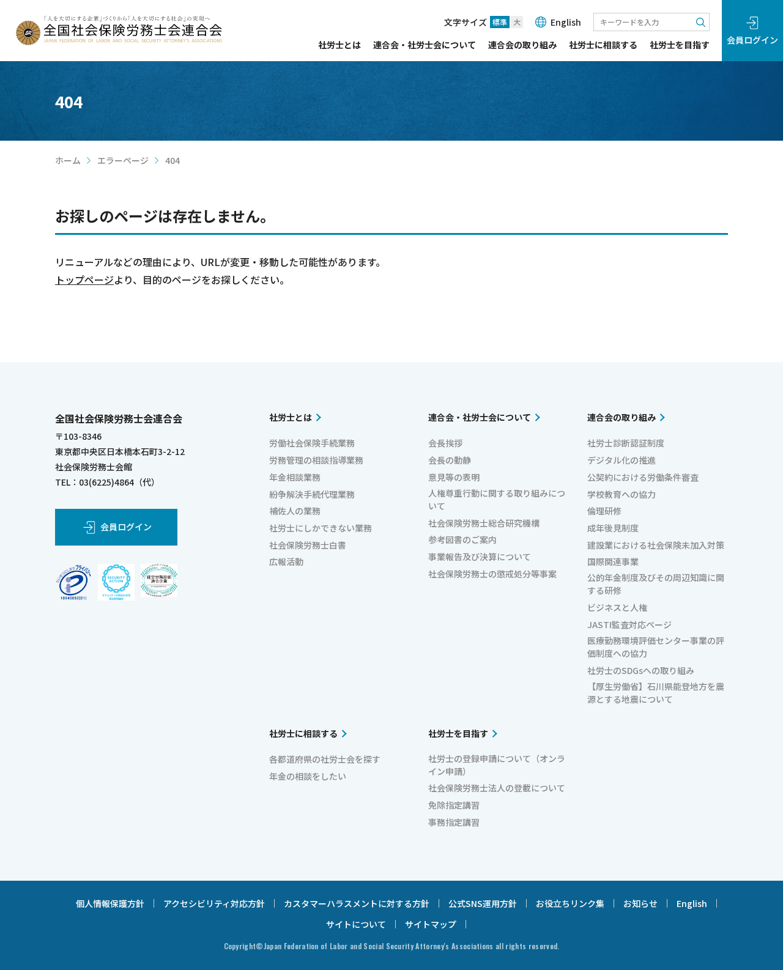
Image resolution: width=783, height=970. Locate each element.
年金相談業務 (295, 477)
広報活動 (286, 561)
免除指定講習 (454, 805)
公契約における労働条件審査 (643, 477)
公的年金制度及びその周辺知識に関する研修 (655, 583)
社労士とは (339, 45)
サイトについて (356, 924)
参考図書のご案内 (462, 539)
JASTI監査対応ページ (629, 624)
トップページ (84, 279)
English (566, 22)
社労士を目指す (680, 45)
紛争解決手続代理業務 (312, 494)
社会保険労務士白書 (307, 545)
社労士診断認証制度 (625, 443)
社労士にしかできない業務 (320, 528)
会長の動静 (449, 460)
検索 (700, 22)
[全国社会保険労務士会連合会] (119, 30)
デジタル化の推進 (621, 460)
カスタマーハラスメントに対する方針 (356, 903)
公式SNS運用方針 (482, 903)
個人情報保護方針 (110, 903)
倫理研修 (604, 511)
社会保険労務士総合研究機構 (484, 523)
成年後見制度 (613, 528)
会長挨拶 (445, 443)
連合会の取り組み (522, 45)
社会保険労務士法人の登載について (496, 788)
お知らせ (640, 903)
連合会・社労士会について (424, 45)
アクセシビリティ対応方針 (214, 903)
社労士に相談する (603, 45)
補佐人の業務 (295, 511)
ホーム (68, 160)
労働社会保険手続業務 (312, 443)
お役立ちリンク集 (570, 903)
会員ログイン (752, 40)
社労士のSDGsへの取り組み (640, 670)
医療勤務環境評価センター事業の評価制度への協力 (655, 646)
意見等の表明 (454, 477)
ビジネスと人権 (617, 607)
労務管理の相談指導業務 (316, 460)
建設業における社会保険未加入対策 (655, 545)
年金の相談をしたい (307, 776)
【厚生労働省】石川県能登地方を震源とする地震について (655, 692)
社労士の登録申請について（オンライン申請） (496, 764)
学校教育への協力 (621, 494)
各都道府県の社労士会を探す (324, 759)
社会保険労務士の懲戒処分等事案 (492, 574)
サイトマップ (430, 924)
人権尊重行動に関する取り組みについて (496, 499)
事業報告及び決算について (479, 556)
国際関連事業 (613, 561)
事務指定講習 (454, 822)
